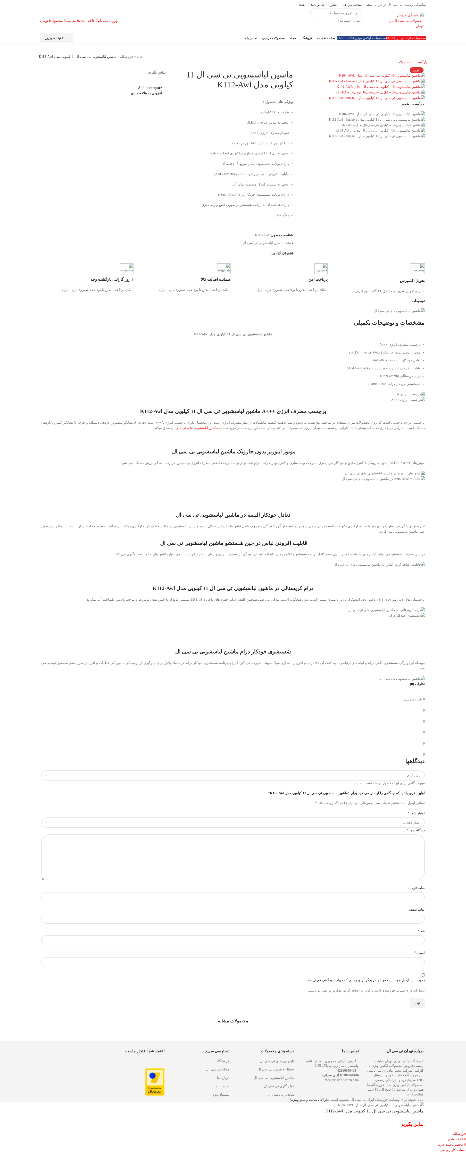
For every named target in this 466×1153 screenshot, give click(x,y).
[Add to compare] (394, 1125)
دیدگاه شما (416, 830)
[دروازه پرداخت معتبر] (155, 1082)
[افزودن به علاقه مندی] (381, 1125)
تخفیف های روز (55, 38)
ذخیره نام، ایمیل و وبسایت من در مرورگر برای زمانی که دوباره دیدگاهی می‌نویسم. (366, 980)
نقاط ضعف (417, 909)
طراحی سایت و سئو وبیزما (309, 1100)
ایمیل (419, 953)
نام (421, 931)
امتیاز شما (416, 813)
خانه (140, 57)
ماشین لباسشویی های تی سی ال (194, 428)
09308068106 (349, 1075)
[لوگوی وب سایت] (404, 20)
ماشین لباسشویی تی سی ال (263, 243)
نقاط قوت (417, 888)
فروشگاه (126, 57)
